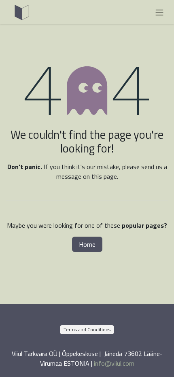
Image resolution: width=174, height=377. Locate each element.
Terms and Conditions (87, 329)
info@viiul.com (114, 363)
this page (104, 176)
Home (87, 244)
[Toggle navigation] (159, 12)
